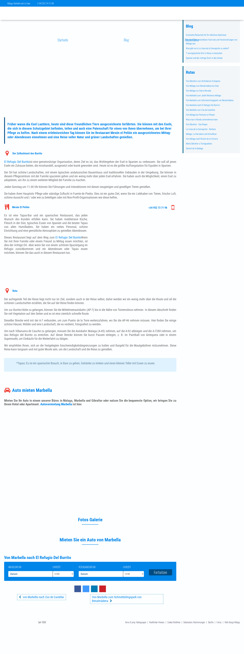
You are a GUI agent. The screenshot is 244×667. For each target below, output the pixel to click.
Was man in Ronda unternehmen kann (202, 119)
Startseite (62, 39)
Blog (126, 39)
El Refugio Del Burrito (17, 161)
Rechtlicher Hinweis (156, 622)
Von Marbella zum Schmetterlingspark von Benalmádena (209, 100)
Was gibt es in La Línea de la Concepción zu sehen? (207, 48)
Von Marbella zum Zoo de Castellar (200, 109)
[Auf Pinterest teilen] (102, 591)
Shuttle (211, 622)
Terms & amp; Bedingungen (135, 622)
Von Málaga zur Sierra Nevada (198, 90)
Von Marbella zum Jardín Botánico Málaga (203, 95)
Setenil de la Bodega (194, 148)
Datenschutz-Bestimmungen (194, 622)
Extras (219, 622)
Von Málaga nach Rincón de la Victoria (202, 138)
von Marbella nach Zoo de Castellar (43, 597)
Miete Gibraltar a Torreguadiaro (199, 143)
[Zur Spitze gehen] (237, 646)
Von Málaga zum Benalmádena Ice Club (202, 85)
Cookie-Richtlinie (173, 622)
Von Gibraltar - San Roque (196, 124)
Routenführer (192, 39)
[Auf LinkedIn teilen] (94, 591)
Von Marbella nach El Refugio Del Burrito (203, 105)
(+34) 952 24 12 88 (45, 3)
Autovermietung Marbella (56, 404)
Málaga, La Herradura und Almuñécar (201, 133)
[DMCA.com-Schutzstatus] (122, 654)
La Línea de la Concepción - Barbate (201, 129)
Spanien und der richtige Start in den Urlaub (204, 57)
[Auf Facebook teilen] (77, 591)
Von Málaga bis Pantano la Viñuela (200, 114)
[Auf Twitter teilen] (86, 591)
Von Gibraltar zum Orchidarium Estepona (203, 80)
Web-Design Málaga (232, 622)
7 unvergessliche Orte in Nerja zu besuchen (204, 53)
